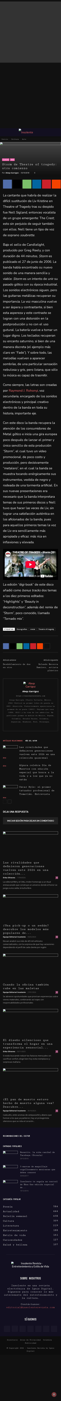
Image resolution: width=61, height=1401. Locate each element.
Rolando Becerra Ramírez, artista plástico (47, 667)
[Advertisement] (30, 32)
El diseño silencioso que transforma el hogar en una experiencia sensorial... (28, 1043)
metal (32, 629)
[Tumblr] (38, 1329)
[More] (47, 646)
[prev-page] (5, 801)
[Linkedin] (36, 184)
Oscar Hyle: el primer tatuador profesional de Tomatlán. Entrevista (36, 791)
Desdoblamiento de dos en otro (16, 666)
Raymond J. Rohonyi (23, 390)
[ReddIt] (56, 184)
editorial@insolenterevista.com (30, 1307)
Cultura (15, 139)
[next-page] (9, 801)
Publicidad (30, 1343)
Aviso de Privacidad (30, 1340)
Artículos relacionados (13, 741)
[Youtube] (54, 1329)
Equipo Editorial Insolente (14, 937)
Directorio (12, 1340)
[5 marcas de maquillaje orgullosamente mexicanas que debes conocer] (10, 1169)
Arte (24, 139)
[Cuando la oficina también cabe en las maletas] (30, 967)
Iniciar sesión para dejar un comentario (30, 820)
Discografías (22, 629)
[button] (5, 132)
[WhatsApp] (27, 184)
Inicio (4, 139)
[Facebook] (7, 184)
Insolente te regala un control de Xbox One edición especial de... (39, 1184)
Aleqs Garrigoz (12, 173)
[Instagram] (15, 1329)
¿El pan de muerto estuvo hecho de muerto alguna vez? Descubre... (28, 1103)
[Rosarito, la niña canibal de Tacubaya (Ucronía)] (10, 1156)
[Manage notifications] (54, 1394)
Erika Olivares (9, 877)
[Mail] (30, 1329)
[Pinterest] (46, 184)
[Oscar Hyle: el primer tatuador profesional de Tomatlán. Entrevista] (10, 790)
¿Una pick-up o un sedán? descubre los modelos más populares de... (26, 929)
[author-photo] (30, 686)
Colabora (47, 1340)
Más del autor (31, 741)
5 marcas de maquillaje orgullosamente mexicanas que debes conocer (37, 1169)
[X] (17, 184)
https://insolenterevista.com (30, 696)
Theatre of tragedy (46, 629)
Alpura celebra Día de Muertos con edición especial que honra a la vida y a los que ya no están (36, 772)
